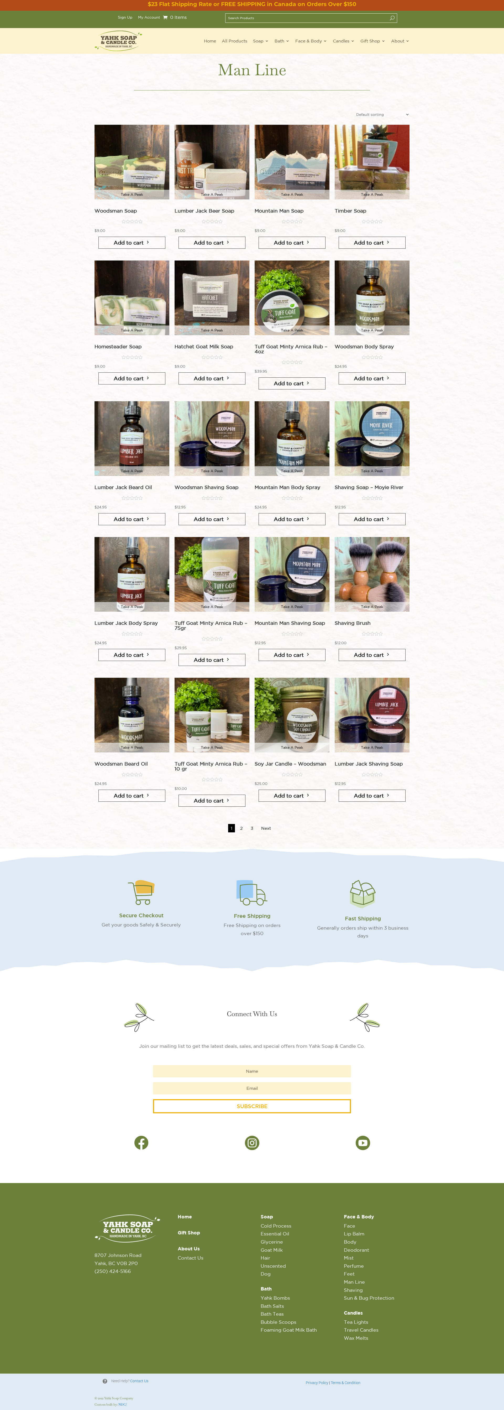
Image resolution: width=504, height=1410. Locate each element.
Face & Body (308, 41)
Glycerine (272, 1241)
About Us (189, 1248)
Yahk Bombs (275, 1297)
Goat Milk (272, 1249)
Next (266, 828)
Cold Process (276, 1225)
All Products (234, 41)
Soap (258, 41)
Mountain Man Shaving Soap (290, 623)
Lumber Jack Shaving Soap (369, 763)
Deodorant (356, 1249)
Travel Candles (361, 1329)
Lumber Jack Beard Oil (123, 487)
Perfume (354, 1265)
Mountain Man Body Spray (287, 487)
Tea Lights (356, 1322)
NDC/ (122, 1404)
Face (349, 1225)
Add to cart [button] (129, 243)
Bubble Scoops (278, 1322)
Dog (266, 1273)
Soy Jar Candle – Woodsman (290, 763)
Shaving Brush (353, 623)
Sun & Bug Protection (369, 1297)
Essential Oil (275, 1233)
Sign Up (125, 17)
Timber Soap (350, 210)
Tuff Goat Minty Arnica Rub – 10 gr (211, 766)
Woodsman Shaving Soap (207, 487)
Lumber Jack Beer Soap (204, 210)
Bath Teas (272, 1313)
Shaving (353, 1290)
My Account (149, 17)
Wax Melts (356, 1338)
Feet (349, 1273)
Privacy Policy (317, 1383)
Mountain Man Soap (279, 210)
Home (210, 41)
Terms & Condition (345, 1383)
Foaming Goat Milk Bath (289, 1329)
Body (350, 1241)
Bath (279, 41)
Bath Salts (272, 1306)
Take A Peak (132, 194)
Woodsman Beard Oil (121, 763)
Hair (265, 1257)
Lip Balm (354, 1233)
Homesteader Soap (118, 346)
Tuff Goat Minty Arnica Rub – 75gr (211, 626)
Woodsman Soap (115, 210)
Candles (341, 41)
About (397, 41)
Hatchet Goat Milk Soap (204, 346)
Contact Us (190, 1257)
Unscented (273, 1265)
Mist (349, 1257)
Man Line (354, 1281)
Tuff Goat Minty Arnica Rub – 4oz (291, 349)
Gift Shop (370, 41)
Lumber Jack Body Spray (126, 623)
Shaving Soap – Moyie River (369, 487)
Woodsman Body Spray (364, 346)
